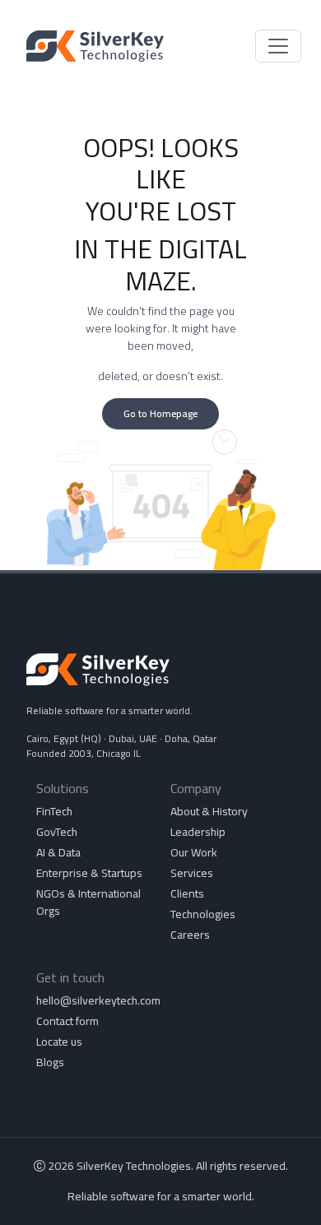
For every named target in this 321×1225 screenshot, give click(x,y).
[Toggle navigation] (278, 46)
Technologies (202, 914)
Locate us (59, 1041)
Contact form (67, 1021)
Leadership (198, 831)
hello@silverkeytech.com (98, 1000)
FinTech (54, 811)
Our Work (193, 852)
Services (191, 873)
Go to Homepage (160, 413)
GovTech (56, 831)
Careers (190, 934)
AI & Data (58, 852)
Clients (187, 893)
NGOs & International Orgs (88, 902)
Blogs (50, 1062)
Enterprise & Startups (89, 873)
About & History (209, 811)
